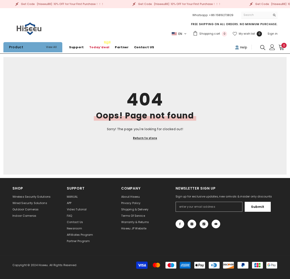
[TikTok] (204, 224)
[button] (179, 33)
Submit (257, 206)
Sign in (273, 34)
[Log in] (272, 47)
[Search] (259, 15)
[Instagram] (192, 224)
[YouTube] (216, 224)
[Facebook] (180, 224)
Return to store (145, 138)
